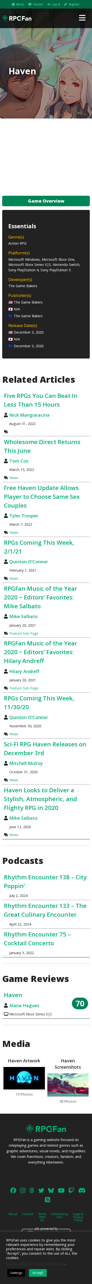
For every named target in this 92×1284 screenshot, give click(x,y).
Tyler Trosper (23, 516)
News (13, 477)
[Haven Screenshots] (68, 1085)
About (20, 4)
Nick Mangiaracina (29, 415)
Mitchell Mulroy (26, 763)
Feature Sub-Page (24, 633)
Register (74, 4)
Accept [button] (37, 1272)
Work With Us (42, 1217)
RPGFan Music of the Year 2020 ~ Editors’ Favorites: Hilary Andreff (40, 652)
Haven (13, 995)
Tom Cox (18, 461)
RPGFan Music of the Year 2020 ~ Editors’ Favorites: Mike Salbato (40, 597)
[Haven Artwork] (24, 1078)
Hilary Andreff (24, 671)
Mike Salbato (23, 616)
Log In (56, 4)
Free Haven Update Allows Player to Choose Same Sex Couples (42, 496)
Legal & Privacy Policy (78, 1217)
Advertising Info (59, 1215)
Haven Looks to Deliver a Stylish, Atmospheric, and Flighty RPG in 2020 (40, 799)
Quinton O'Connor (28, 562)
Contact (38, 4)
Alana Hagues (24, 1005)
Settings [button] (16, 1273)
